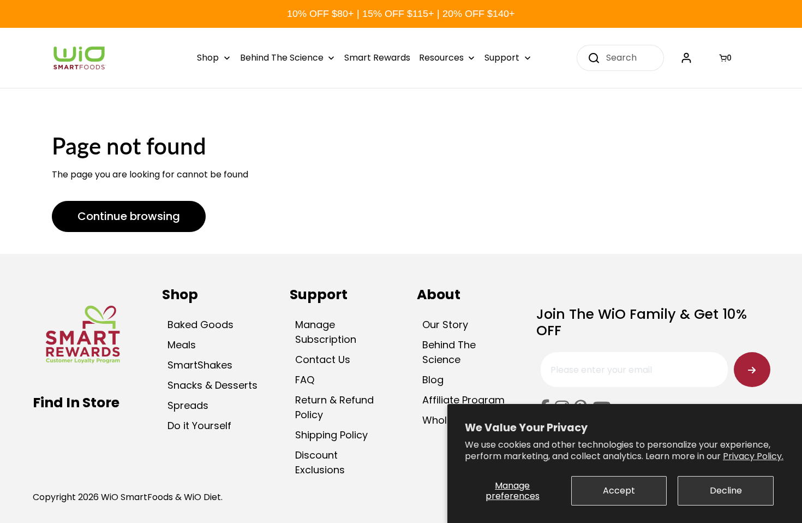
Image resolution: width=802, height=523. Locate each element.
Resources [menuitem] (441, 57)
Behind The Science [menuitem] (282, 57)
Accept (619, 490)
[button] (727, 58)
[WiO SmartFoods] (79, 58)
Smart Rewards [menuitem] (377, 57)
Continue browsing (128, 216)
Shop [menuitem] (208, 57)
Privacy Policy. (753, 456)
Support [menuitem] (501, 57)
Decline (726, 490)
